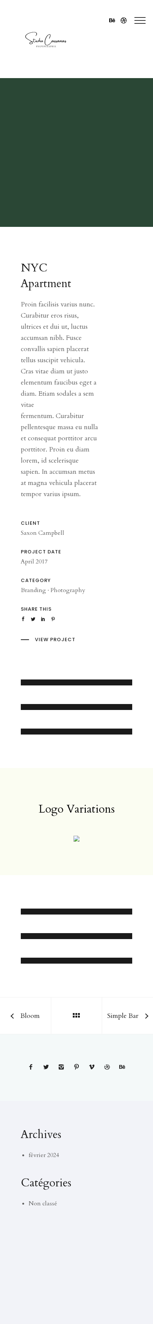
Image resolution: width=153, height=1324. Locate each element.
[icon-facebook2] (33, 1067)
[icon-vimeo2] (93, 1067)
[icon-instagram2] (63, 1067)
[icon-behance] (114, 20)
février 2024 (44, 1155)
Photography (68, 590)
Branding (33, 590)
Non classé (43, 1203)
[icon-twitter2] (48, 1067)
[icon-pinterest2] (78, 1067)
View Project (55, 639)
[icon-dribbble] (124, 20)
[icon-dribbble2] (109, 1067)
